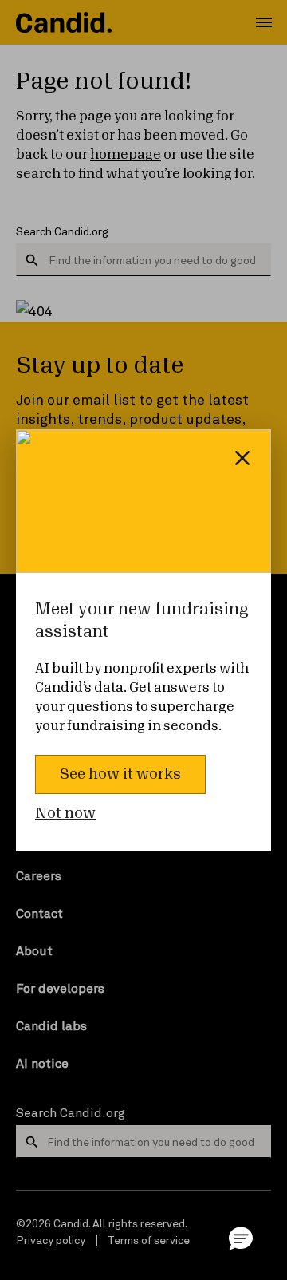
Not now (65, 813)
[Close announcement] (242, 458)
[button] (240, 1237)
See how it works (120, 774)
